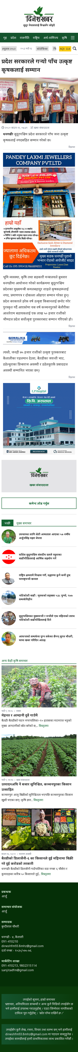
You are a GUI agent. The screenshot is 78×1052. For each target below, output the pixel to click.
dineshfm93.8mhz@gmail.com (26, 1035)
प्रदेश (13, 38)
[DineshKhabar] (39, 14)
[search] (74, 48)
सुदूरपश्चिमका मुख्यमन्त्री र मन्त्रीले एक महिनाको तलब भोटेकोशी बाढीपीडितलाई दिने (47, 618)
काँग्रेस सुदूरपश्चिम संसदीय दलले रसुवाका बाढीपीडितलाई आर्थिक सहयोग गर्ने (40, 556)
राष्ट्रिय (36, 38)
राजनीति (24, 38)
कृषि (64, 38)
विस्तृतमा (43, 726)
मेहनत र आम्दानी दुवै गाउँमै (20, 715)
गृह (5, 38)
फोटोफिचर (42, 49)
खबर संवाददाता (39, 485)
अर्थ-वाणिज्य (50, 38)
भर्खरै (7, 524)
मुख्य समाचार (23, 524)
